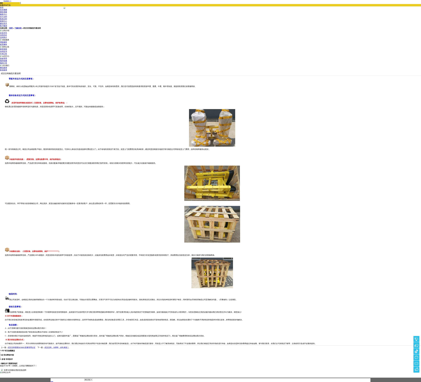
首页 (11, 28)
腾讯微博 (3, 68)
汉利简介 (3, 37)
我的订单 (3, 63)
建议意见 (3, 23)
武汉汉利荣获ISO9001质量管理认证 (21, 347)
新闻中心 (3, 21)
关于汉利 (3, 17)
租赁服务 (3, 44)
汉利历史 (3, 35)
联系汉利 (3, 19)
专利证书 (3, 51)
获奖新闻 (3, 49)
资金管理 (3, 58)
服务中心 (3, 14)
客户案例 (3, 26)
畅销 (3, 363)
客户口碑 (416, 370)
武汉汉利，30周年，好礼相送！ (57, 347)
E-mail (416, 363)
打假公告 (3, 54)
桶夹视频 (3, 12)
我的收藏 (3, 61)
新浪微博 (3, 70)
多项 (3, 359)
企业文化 (3, 33)
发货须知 (416, 345)
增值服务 (3, 42)
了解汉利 (17, 28)
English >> (7, 1)
